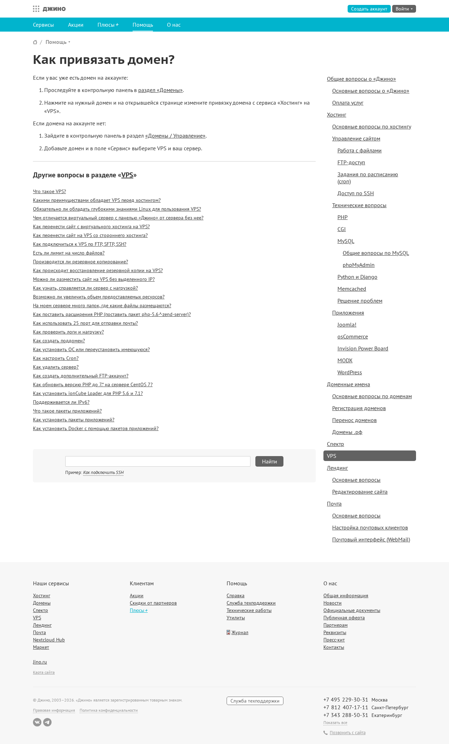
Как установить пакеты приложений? (73, 419)
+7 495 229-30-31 (345, 699)
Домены (42, 603)
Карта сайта (44, 672)
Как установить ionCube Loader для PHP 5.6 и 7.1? (88, 393)
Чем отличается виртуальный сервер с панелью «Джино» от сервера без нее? (118, 218)
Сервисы (43, 24)
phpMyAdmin (359, 264)
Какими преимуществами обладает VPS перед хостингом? (97, 200)
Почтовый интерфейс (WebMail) (371, 539)
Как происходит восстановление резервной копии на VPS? (98, 270)
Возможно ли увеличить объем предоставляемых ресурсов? (99, 297)
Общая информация (345, 595)
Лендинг (337, 467)
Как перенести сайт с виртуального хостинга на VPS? (91, 226)
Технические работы (249, 610)
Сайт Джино (35, 42)
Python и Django (357, 276)
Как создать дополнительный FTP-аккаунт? (80, 376)
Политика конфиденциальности (109, 710)
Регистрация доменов (359, 407)
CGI (341, 228)
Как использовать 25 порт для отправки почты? (85, 323)
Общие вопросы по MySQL (376, 252)
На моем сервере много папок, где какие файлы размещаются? (102, 305)
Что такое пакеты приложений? (67, 411)
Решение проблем (359, 300)
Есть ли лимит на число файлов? (69, 253)
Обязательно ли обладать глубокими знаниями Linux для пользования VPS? (117, 209)
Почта (334, 503)
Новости (332, 603)
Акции (75, 24)
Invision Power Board (362, 348)
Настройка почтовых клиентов (370, 527)
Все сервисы (34, 9)
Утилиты (236, 617)
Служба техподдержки (251, 603)
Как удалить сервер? (56, 367)
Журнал (240, 632)
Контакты (333, 647)
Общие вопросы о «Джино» (361, 78)
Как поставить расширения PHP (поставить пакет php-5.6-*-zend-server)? (112, 314)
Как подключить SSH (103, 472)
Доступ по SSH (355, 193)
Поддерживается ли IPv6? (61, 402)
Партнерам (335, 625)
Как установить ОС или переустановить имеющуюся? (91, 349)
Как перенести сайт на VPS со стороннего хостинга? (90, 235)
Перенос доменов (354, 419)
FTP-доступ (351, 162)
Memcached (351, 288)
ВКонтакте (37, 722)
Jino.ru (40, 662)
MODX (345, 360)
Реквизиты (334, 632)
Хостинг (336, 114)
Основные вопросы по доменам (372, 396)
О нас (174, 24)
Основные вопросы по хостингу (371, 126)
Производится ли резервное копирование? (80, 261)
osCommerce (352, 336)
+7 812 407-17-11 (345, 707)
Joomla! (346, 324)
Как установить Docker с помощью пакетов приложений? (96, 428)
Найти (269, 461)
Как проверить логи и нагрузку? (68, 332)
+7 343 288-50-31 (345, 714)
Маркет (41, 647)
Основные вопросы (356, 479)
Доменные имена (348, 384)
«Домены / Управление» (175, 135)
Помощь (143, 24)
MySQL (345, 240)
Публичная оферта (344, 617)
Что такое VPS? (49, 191)
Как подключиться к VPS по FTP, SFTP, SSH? (79, 244)
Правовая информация (54, 710)
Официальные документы (351, 610)
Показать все (335, 722)
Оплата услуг (347, 102)
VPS (127, 174)
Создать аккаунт (369, 9)
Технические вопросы (359, 205)
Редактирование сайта (360, 491)
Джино (54, 9)
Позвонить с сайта (348, 733)
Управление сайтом (356, 138)
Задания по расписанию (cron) (367, 178)
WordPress (349, 372)
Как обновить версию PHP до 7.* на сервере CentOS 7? (93, 384)
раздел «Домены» (160, 89)
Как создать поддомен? (59, 340)
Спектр (335, 443)
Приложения (348, 312)
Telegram (47, 722)
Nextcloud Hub (49, 640)
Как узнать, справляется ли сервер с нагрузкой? (85, 288)
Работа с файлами (359, 150)
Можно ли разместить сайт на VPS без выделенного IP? (94, 279)
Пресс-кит (334, 640)
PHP (342, 216)
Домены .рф (347, 431)
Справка (235, 595)
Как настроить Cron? (56, 358)
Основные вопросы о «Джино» (370, 90)
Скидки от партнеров (153, 603)
